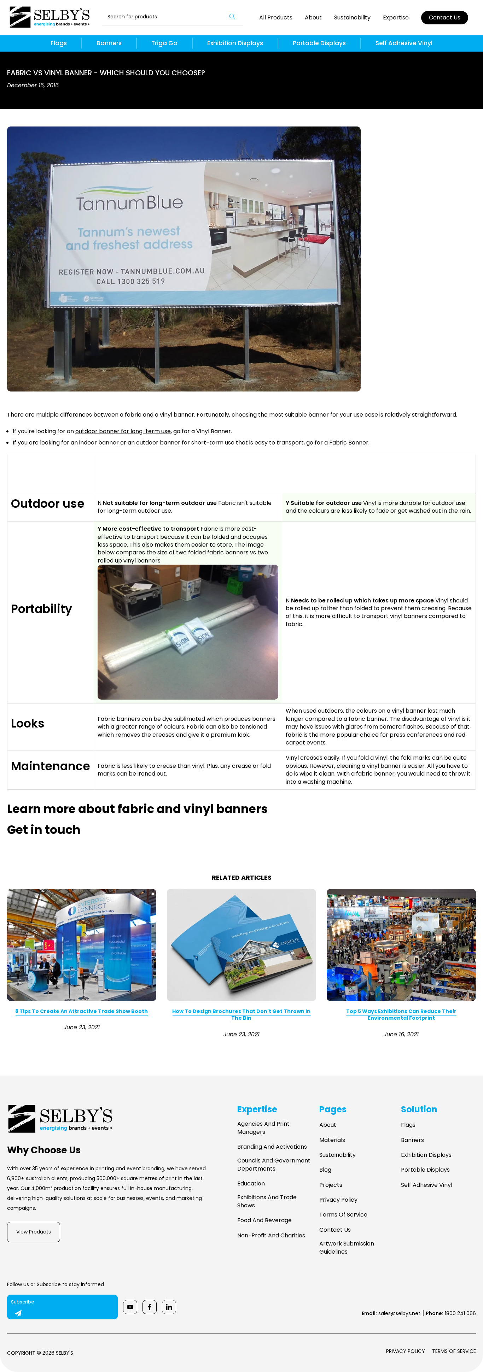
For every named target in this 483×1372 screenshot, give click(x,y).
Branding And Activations (272, 1147)
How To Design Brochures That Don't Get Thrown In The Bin (241, 1015)
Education (251, 1184)
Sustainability (352, 17)
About (313, 17)
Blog (325, 1170)
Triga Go (164, 43)
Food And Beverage (264, 1220)
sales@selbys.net (391, 1313)
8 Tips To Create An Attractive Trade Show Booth (81, 1011)
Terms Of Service (343, 1215)
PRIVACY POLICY (405, 1351)
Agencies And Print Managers (263, 1128)
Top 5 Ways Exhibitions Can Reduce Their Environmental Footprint (401, 1015)
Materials (332, 1140)
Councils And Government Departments (273, 1164)
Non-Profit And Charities (271, 1235)
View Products (33, 1231)
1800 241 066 (451, 1313)
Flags (59, 43)
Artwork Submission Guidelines (346, 1247)
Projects (330, 1185)
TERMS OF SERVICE (454, 1351)
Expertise (396, 17)
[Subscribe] (18, 1313)
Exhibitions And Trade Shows (267, 1201)
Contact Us (444, 17)
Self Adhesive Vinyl (404, 43)
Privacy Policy (338, 1200)
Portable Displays (319, 43)
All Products (275, 17)
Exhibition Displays (235, 43)
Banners (109, 43)
